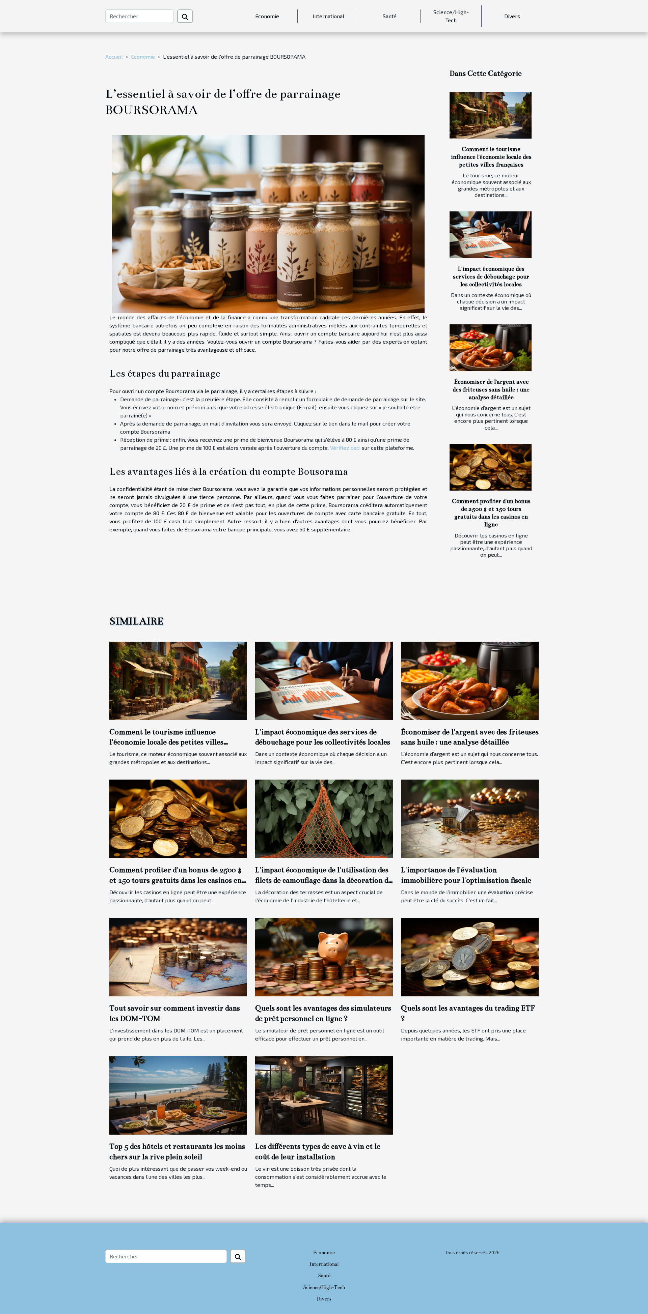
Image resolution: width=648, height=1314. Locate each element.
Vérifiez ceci (345, 447)
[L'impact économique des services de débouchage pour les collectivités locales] (491, 234)
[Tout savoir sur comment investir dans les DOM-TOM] (178, 956)
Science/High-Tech (451, 16)
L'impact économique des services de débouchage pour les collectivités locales (491, 276)
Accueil (114, 56)
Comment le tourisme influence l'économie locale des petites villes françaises (491, 157)
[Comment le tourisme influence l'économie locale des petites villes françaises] (491, 115)
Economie (267, 16)
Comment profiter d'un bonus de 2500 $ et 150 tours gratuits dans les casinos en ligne (175, 880)
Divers (512, 16)
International (328, 16)
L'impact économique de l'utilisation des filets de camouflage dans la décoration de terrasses (323, 880)
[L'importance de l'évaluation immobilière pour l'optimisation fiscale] (470, 818)
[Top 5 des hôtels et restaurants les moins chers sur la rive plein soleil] (178, 1094)
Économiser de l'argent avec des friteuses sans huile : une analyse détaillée (491, 389)
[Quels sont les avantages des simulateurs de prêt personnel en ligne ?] (324, 956)
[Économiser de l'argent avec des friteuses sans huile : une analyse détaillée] (491, 347)
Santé (390, 16)
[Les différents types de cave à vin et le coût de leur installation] (324, 1094)
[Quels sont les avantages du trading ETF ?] (470, 956)
